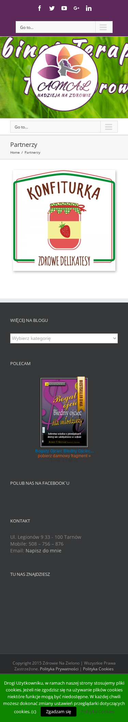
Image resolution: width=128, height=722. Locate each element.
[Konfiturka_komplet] (64, 173)
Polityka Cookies (98, 669)
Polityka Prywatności (59, 669)
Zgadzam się (58, 711)
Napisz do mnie (43, 550)
